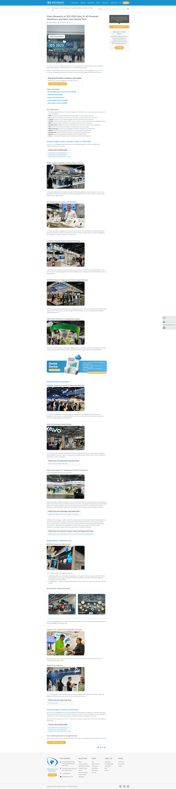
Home (48, 8)
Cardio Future (95, 766)
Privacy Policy (121, 764)
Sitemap (120, 766)
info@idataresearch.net (67, 776)
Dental (70, 22)
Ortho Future (95, 770)
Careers (107, 770)
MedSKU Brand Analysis (84, 766)
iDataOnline (81, 776)
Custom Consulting (83, 764)
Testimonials (108, 766)
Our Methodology (109, 764)
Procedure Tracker (83, 768)
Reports (83, 3)
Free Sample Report (119, 27)
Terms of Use (121, 761)
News (97, 3)
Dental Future (95, 768)
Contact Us (114, 3)
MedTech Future (95, 764)
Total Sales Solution (83, 772)
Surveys (80, 770)
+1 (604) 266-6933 (66, 773)
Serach (120, 3)
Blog (93, 761)
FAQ (106, 768)
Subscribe (119, 47)
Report (80, 761)
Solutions (74, 3)
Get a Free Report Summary (57, 84)
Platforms (91, 3)
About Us (105, 3)
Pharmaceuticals (82, 774)
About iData (107, 761)
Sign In (126, 2)
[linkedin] (169, 322)
